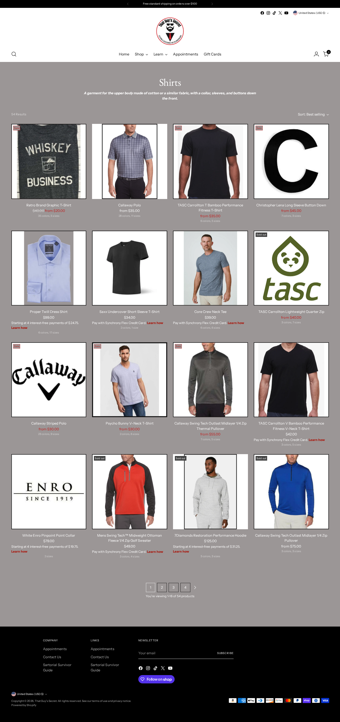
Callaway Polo (129, 205)
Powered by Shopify (23, 705)
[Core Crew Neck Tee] (210, 268)
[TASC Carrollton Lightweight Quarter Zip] (291, 268)
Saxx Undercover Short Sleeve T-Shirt (129, 311)
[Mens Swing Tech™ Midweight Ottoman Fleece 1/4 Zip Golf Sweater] (129, 491)
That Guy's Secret (46, 701)
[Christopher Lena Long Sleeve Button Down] (291, 161)
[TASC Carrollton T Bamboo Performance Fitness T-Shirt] (210, 161)
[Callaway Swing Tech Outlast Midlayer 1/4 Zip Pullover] (291, 491)
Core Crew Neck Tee (210, 311)
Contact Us (52, 657)
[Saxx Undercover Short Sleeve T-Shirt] (129, 268)
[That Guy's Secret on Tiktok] (274, 13)
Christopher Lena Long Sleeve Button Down (291, 205)
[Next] (212, 4)
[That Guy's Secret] (170, 31)
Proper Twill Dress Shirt (49, 311)
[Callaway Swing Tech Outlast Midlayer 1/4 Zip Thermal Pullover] (210, 379)
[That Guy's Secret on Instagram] (268, 13)
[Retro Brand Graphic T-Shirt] (49, 161)
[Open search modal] (14, 54)
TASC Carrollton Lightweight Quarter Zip (291, 311)
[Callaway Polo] (129, 161)
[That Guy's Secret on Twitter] (280, 13)
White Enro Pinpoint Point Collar (48, 535)
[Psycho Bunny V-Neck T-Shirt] (129, 379)
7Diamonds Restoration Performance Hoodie (210, 535)
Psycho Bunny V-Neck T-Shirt (130, 423)
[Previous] (128, 4)
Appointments (55, 649)
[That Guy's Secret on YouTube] (286, 13)
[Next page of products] (195, 587)
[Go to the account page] (316, 54)
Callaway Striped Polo (48, 423)
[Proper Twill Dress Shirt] (49, 268)
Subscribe (225, 653)
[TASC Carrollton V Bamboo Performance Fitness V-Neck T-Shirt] (291, 379)
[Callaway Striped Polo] (49, 379)
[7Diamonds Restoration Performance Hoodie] (210, 491)
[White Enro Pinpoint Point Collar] (49, 491)
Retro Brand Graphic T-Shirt (48, 205)
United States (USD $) (312, 13)
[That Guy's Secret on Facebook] (262, 13)
